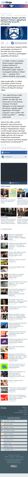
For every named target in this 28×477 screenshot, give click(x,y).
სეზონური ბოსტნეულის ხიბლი (14, 382)
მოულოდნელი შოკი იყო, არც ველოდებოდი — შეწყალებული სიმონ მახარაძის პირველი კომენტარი (14, 301)
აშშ (20, 147)
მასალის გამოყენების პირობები (20, 412)
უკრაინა (10, 147)
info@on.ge (12, 456)
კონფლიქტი (3, 148)
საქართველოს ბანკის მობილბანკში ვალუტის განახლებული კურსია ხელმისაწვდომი (14, 334)
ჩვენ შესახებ (24, 407)
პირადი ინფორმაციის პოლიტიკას (14, 462)
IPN (5, 145)
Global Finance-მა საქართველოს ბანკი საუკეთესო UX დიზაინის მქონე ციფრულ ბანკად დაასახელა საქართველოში (14, 398)
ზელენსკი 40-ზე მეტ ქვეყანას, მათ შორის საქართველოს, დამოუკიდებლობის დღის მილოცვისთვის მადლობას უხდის (14, 374)
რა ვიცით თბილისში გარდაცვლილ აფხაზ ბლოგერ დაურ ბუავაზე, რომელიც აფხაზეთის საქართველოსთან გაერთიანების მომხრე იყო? (14, 293)
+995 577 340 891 (20, 456)
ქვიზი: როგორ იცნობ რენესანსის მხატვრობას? (14, 349)
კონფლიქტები (9, 15)
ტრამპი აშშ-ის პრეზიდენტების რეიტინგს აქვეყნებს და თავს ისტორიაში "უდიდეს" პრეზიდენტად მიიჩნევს (14, 237)
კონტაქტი (25, 414)
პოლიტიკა (3, 15)
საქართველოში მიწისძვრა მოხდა (14, 269)
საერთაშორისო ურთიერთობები (20, 15)
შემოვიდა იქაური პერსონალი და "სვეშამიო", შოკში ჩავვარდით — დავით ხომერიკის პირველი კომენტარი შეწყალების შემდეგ (8, 216)
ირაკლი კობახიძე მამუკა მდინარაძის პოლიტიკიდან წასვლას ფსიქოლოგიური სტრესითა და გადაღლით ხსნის (14, 326)
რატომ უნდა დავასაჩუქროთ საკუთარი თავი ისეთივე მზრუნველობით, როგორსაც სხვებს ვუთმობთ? (14, 341)
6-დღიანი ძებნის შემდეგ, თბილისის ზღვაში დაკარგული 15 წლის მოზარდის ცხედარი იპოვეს (14, 254)
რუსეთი (16, 147)
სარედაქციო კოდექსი (23, 410)
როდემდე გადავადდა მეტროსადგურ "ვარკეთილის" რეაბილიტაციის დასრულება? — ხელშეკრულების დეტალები (14, 246)
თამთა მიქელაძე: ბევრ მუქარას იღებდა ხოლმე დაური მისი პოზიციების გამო (14, 276)
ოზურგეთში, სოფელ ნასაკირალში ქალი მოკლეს (14, 262)
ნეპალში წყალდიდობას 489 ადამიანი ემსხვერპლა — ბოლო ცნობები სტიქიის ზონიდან (14, 284)
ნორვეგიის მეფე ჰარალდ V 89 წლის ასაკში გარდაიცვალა (14, 309)
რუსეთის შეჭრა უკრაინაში (13, 148)
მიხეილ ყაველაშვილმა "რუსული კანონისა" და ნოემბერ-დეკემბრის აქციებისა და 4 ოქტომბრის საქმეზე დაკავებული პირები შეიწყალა (14, 317)
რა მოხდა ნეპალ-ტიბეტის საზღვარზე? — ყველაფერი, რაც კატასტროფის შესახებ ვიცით (14, 390)
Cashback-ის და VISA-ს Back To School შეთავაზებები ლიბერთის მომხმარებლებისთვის (14, 366)
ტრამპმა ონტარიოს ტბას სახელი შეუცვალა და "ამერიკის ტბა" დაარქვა (8, 196)
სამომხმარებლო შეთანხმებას (13, 460)
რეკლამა (25, 408)
